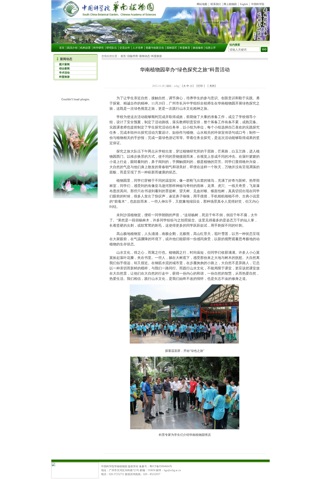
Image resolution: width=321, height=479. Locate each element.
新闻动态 (66, 59)
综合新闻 (64, 68)
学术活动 (64, 72)
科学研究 (98, 47)
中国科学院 (257, 4)
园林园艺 (172, 47)
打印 (200, 85)
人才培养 (138, 47)
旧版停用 (132, 56)
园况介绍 (72, 47)
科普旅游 (64, 76)
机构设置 (85, 47)
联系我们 (216, 4)
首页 (61, 47)
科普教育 (185, 47)
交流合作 (124, 47)
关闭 (212, 85)
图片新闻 (64, 64)
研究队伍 (111, 47)
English (244, 4)
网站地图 (202, 4)
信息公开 (210, 47)
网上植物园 (230, 4)
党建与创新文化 (155, 47)
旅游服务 (198, 47)
